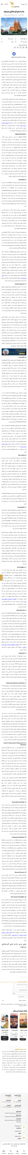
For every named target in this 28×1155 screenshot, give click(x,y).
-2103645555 (6, 1107)
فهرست (23, 4)
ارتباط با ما (3, 1153)
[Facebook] (26, 47)
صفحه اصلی (21, 15)
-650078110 (6, 1102)
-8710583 (17, 1102)
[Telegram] (15, 47)
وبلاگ (12, 42)
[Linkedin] (20, 47)
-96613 (18, 1097)
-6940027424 (16, 1107)
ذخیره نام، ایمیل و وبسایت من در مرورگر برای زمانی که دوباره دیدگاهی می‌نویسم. (14, 1004)
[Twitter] (23, 47)
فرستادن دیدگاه (22, 1000)
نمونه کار (17, 1153)
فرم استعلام (10, 1153)
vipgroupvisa (18, 1127)
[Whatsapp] (18, 47)
